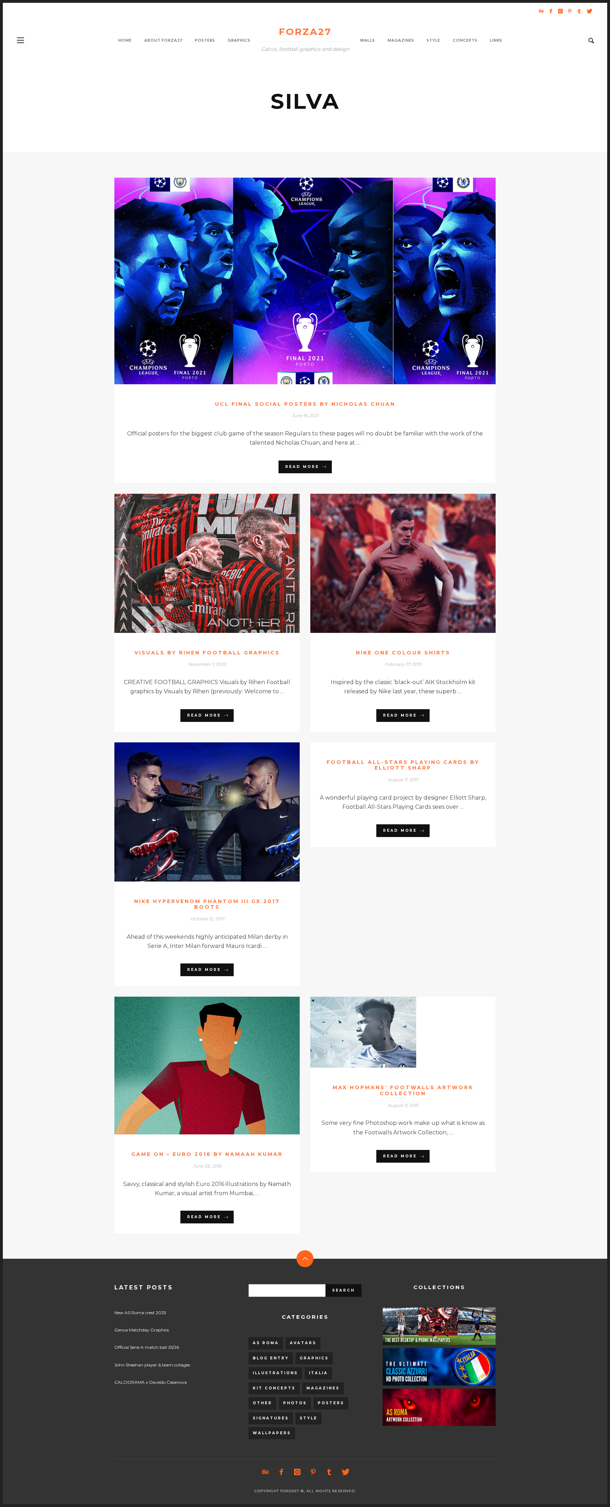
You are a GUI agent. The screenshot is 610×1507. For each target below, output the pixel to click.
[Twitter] (589, 11)
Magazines (323, 1388)
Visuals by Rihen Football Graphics (207, 652)
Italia (318, 1373)
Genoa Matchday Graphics (141, 1330)
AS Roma (266, 1343)
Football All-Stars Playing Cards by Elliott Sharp (403, 765)
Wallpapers (272, 1433)
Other (262, 1403)
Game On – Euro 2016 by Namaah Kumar (207, 1154)
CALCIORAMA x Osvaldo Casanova (150, 1382)
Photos (295, 1403)
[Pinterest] (570, 11)
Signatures (271, 1418)
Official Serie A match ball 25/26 (146, 1347)
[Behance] (541, 11)
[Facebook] (550, 11)
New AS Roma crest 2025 (140, 1312)
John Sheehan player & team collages (152, 1364)
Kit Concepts (274, 1388)
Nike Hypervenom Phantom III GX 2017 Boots (207, 904)
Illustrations (275, 1373)
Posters (331, 1403)
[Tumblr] (579, 11)
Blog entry (271, 1358)
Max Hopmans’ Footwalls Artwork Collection (403, 1090)
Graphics (314, 1358)
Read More (302, 466)
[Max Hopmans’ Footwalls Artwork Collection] (392, 1032)
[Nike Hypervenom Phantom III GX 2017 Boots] (196, 812)
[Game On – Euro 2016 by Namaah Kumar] (196, 1065)
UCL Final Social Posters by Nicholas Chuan (305, 404)
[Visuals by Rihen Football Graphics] (196, 563)
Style (308, 1418)
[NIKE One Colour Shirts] (392, 563)
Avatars (303, 1343)
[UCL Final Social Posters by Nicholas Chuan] (294, 281)
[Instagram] (560, 11)
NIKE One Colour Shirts (403, 652)
